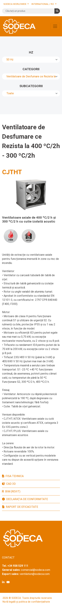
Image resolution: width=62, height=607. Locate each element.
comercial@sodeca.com (35, 569)
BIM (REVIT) (12, 491)
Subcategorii (31, 86)
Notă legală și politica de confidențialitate (26, 601)
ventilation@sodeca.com (35, 574)
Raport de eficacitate (22, 506)
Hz (31, 52)
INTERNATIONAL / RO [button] (43, 4)
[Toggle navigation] (55, 26)
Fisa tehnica (15, 476)
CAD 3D (11, 483)
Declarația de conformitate (27, 499)
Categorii (31, 69)
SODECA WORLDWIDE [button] (15, 4)
